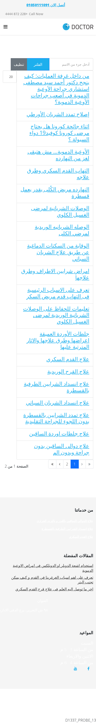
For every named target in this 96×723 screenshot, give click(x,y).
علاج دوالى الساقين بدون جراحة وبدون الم (61, 449)
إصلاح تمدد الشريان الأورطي (58, 114)
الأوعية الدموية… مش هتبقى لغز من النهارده (58, 155)
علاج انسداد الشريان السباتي (57, 402)
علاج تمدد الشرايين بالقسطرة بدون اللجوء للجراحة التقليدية (56, 418)
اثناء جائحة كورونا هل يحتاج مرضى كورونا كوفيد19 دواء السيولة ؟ (59, 132)
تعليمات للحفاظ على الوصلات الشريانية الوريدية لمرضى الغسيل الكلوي (56, 315)
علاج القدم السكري (67, 359)
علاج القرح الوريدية (68, 371)
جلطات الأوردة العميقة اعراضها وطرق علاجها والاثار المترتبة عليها (58, 340)
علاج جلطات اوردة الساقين (59, 433)
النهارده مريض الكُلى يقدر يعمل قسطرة (55, 192)
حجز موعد (68, 692)
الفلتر (38, 64)
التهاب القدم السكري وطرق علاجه (58, 174)
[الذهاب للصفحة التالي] (59, 464)
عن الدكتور (72, 698)
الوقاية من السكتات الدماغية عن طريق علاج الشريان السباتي (58, 252)
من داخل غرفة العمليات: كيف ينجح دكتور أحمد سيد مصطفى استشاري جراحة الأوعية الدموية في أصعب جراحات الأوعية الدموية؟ (56, 88)
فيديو (89, 698)
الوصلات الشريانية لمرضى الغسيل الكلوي (60, 211)
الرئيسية (87, 692)
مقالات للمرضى (25, 692)
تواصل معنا (50, 698)
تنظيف (19, 64)
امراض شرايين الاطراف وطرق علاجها (55, 274)
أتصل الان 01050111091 (45, 4)
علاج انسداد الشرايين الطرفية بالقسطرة (56, 387)
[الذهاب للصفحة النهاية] (52, 464)
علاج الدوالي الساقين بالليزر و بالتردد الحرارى (65, 521)
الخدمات (48, 692)
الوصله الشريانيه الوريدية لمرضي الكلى (62, 230)
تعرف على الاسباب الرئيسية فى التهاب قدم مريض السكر (57, 293)
